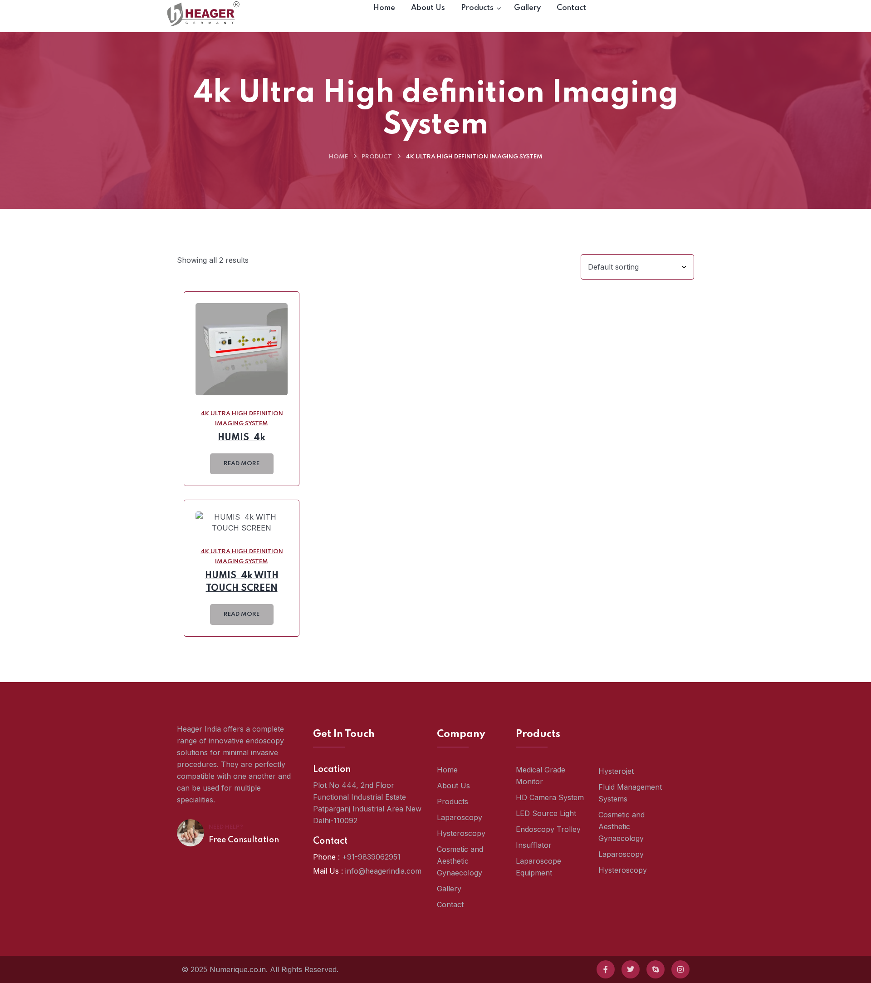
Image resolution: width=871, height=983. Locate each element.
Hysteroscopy (461, 833)
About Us (453, 785)
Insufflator (534, 845)
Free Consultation (244, 840)
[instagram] (680, 969)
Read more (241, 464)
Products (452, 801)
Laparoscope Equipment (538, 866)
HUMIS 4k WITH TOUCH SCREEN (242, 582)
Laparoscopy (459, 817)
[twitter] (630, 969)
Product (377, 157)
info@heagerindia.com (383, 870)
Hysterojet (616, 771)
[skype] (655, 969)
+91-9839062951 (371, 856)
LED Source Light (546, 813)
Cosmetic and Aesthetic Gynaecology (460, 861)
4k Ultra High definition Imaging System (242, 419)
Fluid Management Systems (630, 792)
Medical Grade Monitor (540, 775)
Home (338, 157)
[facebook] (606, 969)
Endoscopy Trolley (548, 829)
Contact (450, 904)
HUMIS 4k (241, 437)
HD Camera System (550, 797)
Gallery (449, 888)
